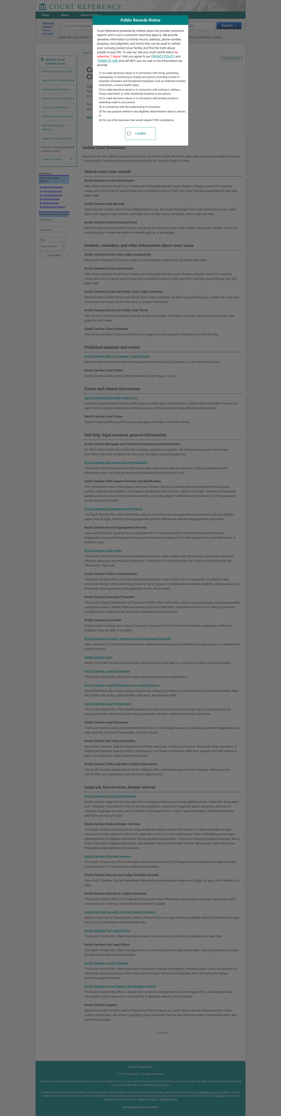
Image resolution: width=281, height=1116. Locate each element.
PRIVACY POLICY (163, 56)
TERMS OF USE (107, 61)
